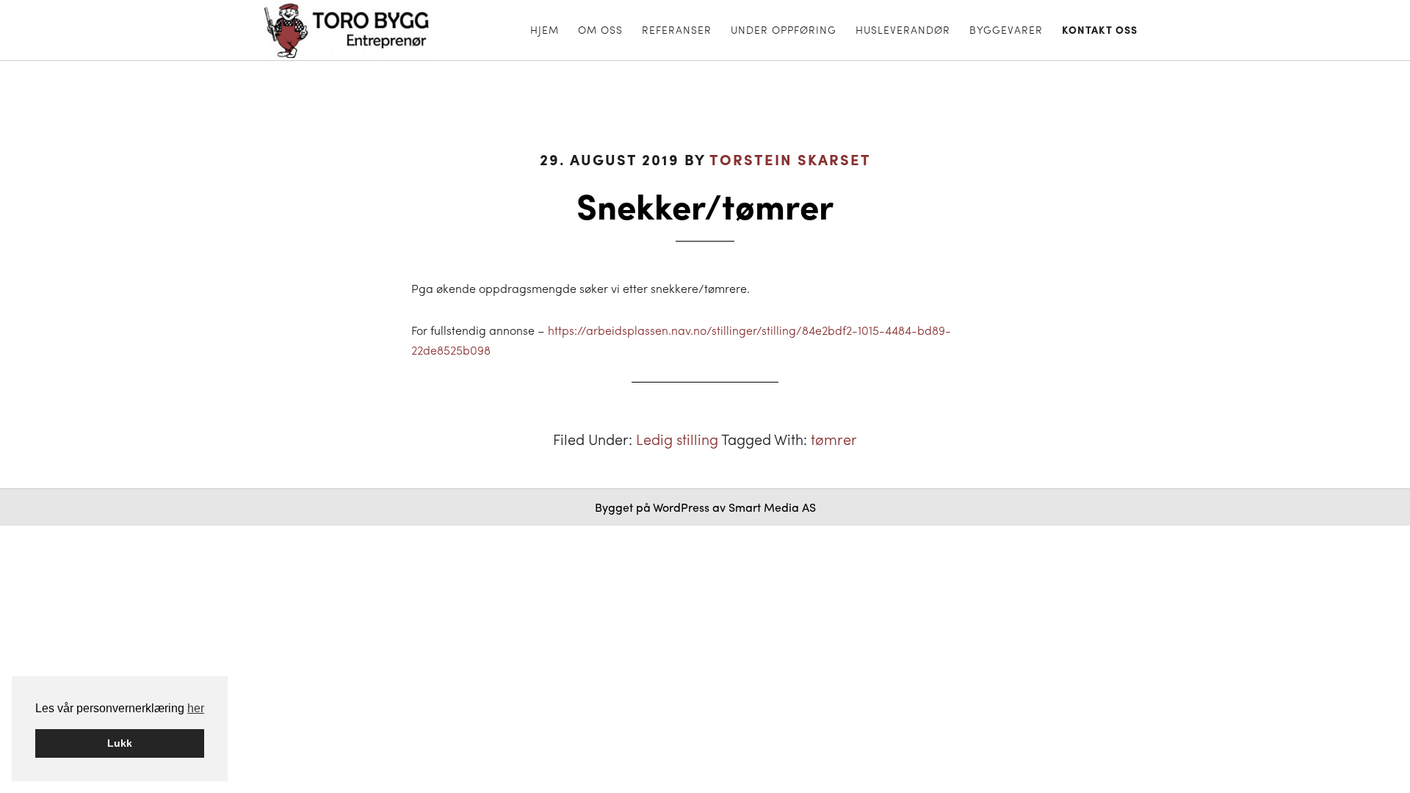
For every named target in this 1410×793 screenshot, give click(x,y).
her (195, 708)
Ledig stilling (677, 438)
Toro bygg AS (361, 30)
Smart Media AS (772, 507)
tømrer (834, 438)
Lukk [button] (119, 743)
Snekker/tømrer (705, 204)
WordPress (681, 507)
